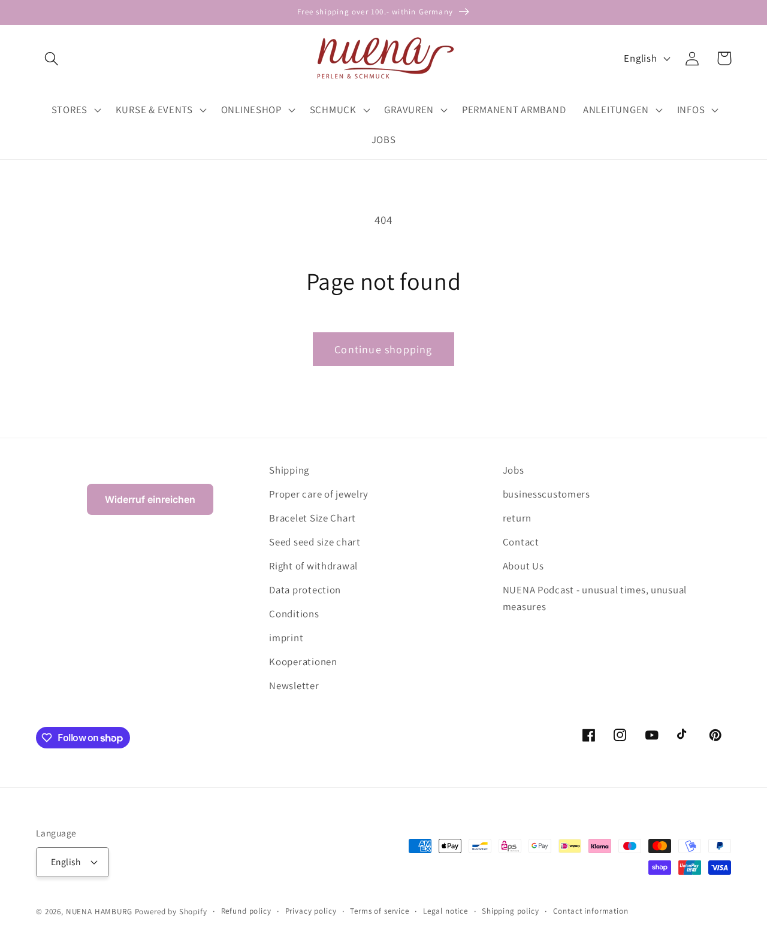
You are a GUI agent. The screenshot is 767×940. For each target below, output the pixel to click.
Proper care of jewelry (319, 494)
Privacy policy (311, 911)
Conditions (294, 613)
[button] (52, 58)
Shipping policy (510, 911)
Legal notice (445, 911)
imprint (286, 637)
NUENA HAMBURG (99, 911)
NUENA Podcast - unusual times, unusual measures (595, 598)
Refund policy (246, 911)
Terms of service (379, 911)
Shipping (289, 470)
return (517, 517)
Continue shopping (383, 349)
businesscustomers (546, 494)
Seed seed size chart (314, 541)
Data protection (305, 589)
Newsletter (294, 685)
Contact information (591, 911)
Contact (521, 541)
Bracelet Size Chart (312, 517)
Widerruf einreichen (150, 499)
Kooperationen (303, 661)
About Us (523, 565)
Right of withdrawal (313, 565)
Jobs (513, 470)
